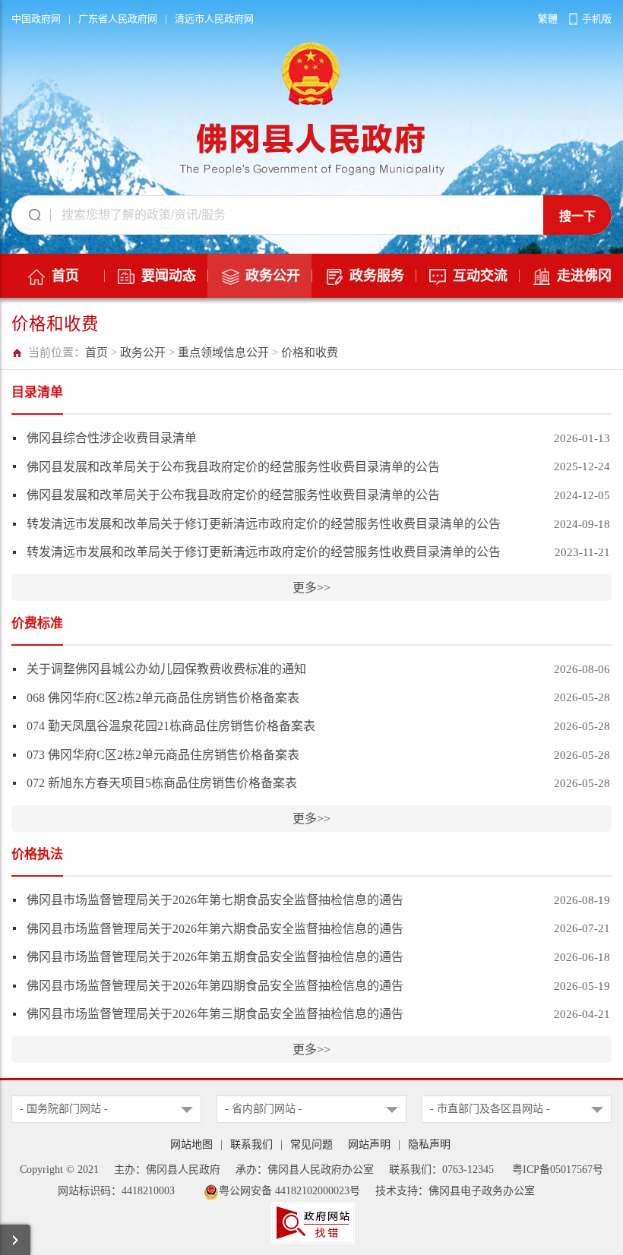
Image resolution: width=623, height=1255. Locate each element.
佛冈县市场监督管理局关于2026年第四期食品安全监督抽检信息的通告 (215, 985)
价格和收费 (309, 352)
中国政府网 (36, 18)
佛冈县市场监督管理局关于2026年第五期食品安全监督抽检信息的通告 (215, 956)
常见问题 (311, 1144)
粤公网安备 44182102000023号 (289, 1191)
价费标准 (37, 623)
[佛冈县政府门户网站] (312, 106)
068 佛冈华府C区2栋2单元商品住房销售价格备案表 (163, 697)
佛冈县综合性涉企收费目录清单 (112, 438)
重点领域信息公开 (223, 352)
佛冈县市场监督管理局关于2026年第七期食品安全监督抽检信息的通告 (215, 899)
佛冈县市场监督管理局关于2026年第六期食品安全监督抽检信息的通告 (215, 928)
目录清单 (37, 392)
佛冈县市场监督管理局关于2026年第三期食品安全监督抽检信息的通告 (215, 1013)
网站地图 (191, 1144)
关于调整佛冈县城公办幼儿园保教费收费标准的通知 (166, 668)
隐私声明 (429, 1144)
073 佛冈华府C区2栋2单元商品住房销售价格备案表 (163, 754)
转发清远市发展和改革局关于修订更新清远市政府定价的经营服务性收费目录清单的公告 (264, 523)
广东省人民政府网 (117, 18)
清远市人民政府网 (214, 18)
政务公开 (143, 352)
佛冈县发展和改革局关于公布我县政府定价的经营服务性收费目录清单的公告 (233, 466)
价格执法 (37, 854)
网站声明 (369, 1144)
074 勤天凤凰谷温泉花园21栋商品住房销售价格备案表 (171, 725)
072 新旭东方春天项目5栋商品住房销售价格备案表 (162, 782)
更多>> (311, 587)
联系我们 (251, 1144)
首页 (96, 352)
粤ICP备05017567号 (557, 1169)
